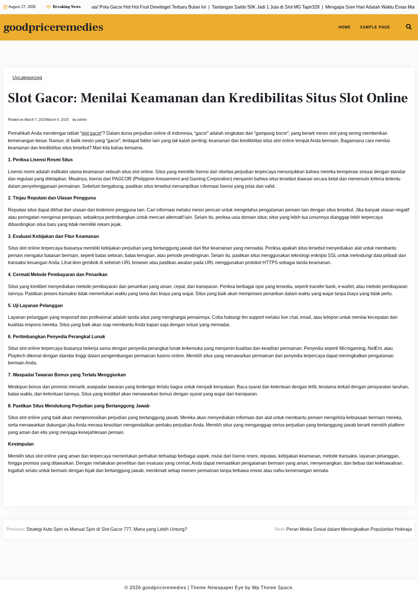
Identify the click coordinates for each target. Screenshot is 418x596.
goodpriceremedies (53, 27)
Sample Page (375, 27)
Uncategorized (27, 77)
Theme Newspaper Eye (217, 587)
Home (345, 27)
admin (82, 119)
